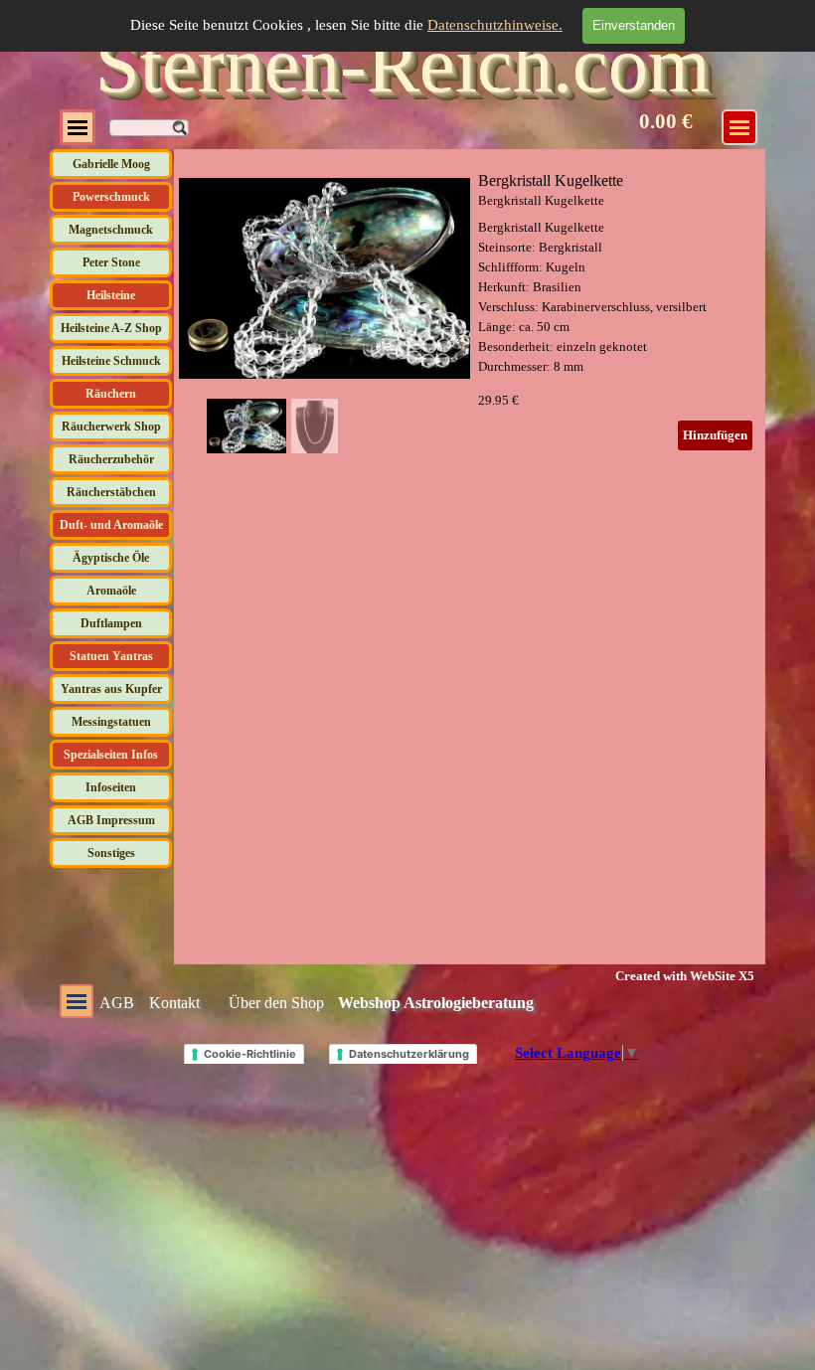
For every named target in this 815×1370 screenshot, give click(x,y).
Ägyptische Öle (111, 558)
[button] (432, 274)
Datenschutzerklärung (409, 1054)
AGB (116, 1002)
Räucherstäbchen (111, 492)
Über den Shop (276, 1002)
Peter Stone (111, 262)
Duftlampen (111, 623)
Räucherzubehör (111, 459)
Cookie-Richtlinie (250, 1054)
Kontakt (174, 1002)
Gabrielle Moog (111, 164)
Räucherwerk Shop (111, 426)
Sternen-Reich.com (402, 64)
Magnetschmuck (111, 230)
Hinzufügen (715, 435)
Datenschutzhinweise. (495, 25)
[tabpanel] (670, 975)
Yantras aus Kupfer (111, 689)
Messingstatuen (111, 722)
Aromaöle (111, 591)
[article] (469, 311)
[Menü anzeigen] (77, 127)
